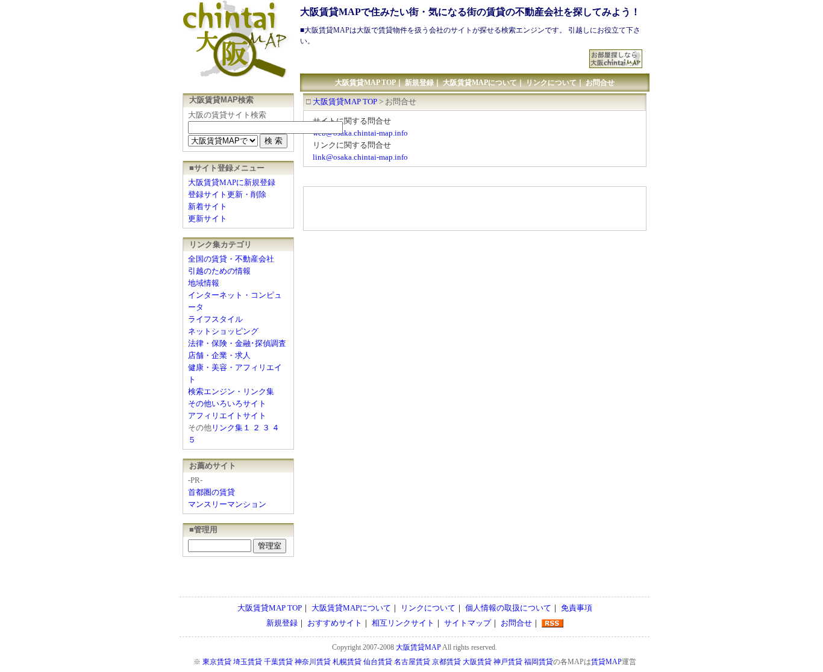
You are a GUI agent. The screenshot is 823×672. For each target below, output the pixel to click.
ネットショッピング (223, 331)
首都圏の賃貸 (211, 492)
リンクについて (551, 82)
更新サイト (207, 218)
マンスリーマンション (227, 504)
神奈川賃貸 (313, 662)
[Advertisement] (445, 53)
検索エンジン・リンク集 (231, 391)
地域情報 (203, 282)
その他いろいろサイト (227, 403)
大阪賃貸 (477, 662)
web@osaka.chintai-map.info (360, 132)
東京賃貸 (216, 662)
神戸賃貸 (507, 662)
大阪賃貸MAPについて (480, 82)
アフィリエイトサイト (227, 415)
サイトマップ (467, 622)
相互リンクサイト (403, 622)
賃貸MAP (606, 662)
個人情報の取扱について (508, 607)
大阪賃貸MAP (418, 647)
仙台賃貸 (377, 662)
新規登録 (419, 82)
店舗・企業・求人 (219, 355)
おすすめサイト (334, 622)
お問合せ (600, 82)
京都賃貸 (446, 662)
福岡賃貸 (538, 662)
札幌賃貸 (347, 662)
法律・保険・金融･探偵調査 (237, 343)
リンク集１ (231, 427)
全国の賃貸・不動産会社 (231, 258)
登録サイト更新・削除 (227, 194)
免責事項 (576, 607)
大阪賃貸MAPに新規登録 (231, 182)
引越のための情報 (219, 270)
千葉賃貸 (278, 662)
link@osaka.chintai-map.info (360, 157)
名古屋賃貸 (412, 662)
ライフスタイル (215, 319)
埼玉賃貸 (247, 662)
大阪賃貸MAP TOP (365, 82)
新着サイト (207, 206)
